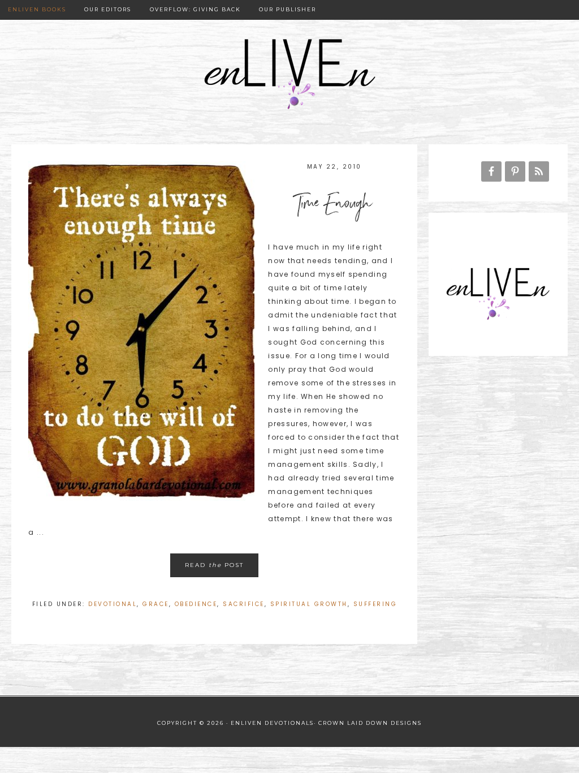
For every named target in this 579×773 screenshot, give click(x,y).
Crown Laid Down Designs (370, 723)
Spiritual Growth (309, 604)
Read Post (214, 565)
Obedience (196, 604)
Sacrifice (244, 604)
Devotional (112, 604)
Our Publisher (287, 9)
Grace (155, 604)
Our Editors (107, 9)
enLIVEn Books (37, 9)
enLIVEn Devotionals (289, 74)
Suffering (375, 604)
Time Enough (334, 206)
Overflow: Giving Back (195, 9)
